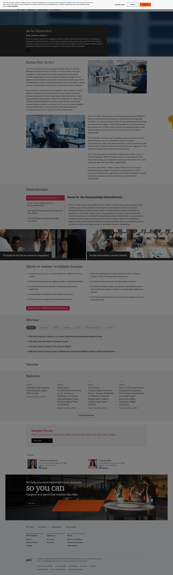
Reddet (132, 4)
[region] (86, 4)
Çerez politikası (13, 6)
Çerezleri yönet (120, 4)
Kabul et (145, 4)
